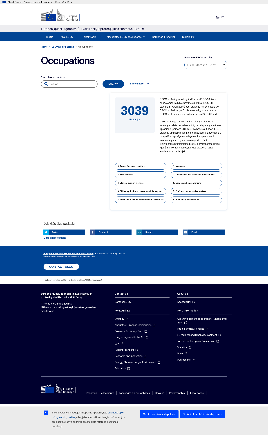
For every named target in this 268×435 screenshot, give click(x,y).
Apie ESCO (66, 36)
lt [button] (222, 17)
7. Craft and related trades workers (189, 191)
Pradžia (49, 36)
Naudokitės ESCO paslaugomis (124, 36)
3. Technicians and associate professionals (193, 174)
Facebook (103, 232)
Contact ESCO (123, 301)
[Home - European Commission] (66, 15)
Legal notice (197, 393)
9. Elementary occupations (186, 200)
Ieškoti (113, 84)
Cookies (159, 393)
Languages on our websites (134, 393)
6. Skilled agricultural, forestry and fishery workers (142, 191)
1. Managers (179, 166)
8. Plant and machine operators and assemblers (140, 200)
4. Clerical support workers (130, 183)
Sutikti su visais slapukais (159, 414)
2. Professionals (125, 174)
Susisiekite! (188, 36)
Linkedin (149, 232)
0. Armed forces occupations (131, 166)
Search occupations (53, 77)
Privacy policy (177, 393)
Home (44, 46)
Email (194, 232)
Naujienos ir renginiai (163, 36)
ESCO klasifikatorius (62, 46)
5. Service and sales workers (187, 183)
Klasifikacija (89, 36)
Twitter (55, 232)
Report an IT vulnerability (100, 393)
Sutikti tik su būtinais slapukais (202, 414)
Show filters (137, 83)
